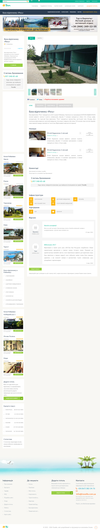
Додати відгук (35, 269)
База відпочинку (33, 508)
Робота (6, 508)
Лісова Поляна (9, 336)
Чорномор (8, 203)
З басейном (8, 280)
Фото (31, 38)
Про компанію (8, 484)
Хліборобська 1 (10, 314)
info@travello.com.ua (86, 494)
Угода (5, 501)
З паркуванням (9, 276)
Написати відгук (65, 105)
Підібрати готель (46, 6)
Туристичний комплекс (35, 497)
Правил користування (85, 273)
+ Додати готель (91, 6)
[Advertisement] (13, 122)
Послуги (40, 105)
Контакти (94, 1)
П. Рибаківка (9, 44)
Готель (31, 484)
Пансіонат (31, 487)
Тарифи (6, 491)
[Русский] (34, 0)
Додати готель (8, 504)
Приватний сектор (34, 511)
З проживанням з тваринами (14, 304)
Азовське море (70, 6)
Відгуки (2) (51, 105)
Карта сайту (7, 514)
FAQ (5, 494)
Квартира (31, 501)
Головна (35, 6)
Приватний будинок (34, 504)
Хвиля (6, 159)
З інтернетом (9, 296)
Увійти (88, 1)
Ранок (6, 181)
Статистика (7, 511)
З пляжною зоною (11, 288)
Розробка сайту (8, 497)
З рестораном (9, 292)
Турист (6, 247)
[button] (92, 64)
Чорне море (58, 6)
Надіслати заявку (12, 398)
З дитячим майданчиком (13, 284)
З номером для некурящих (13, 300)
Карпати (80, 6)
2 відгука (20, 48)
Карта (40, 38)
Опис (31, 105)
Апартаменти (32, 494)
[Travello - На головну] (6, 5)
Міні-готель (32, 491)
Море (6, 358)
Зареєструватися (79, 1)
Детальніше (18, 175)
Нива (6, 225)
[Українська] (42, 0)
